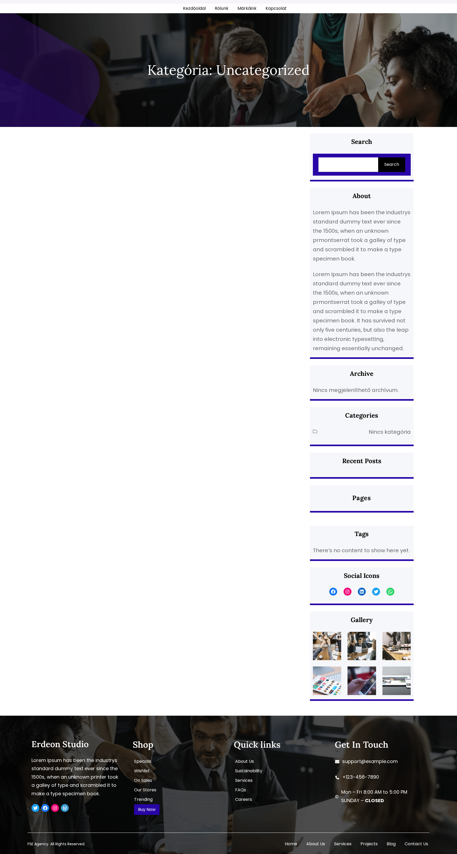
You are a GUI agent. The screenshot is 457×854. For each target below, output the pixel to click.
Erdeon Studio (60, 744)
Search (391, 164)
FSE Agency (38, 844)
